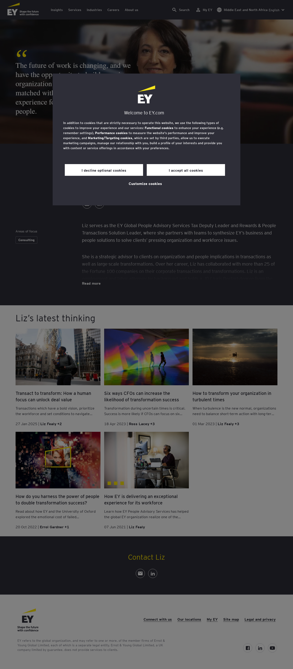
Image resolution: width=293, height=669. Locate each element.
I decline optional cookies (103, 170)
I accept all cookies (186, 170)
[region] (146, 139)
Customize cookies (145, 183)
